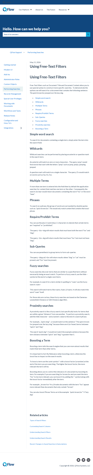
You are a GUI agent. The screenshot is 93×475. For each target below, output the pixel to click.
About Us (39, 10)
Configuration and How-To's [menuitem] (11, 121)
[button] (21, 128)
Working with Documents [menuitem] (9, 104)
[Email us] (88, 460)
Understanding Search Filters (40, 432)
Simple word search (42, 98)
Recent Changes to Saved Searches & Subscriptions (48, 444)
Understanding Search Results (40, 438)
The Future (51, 10)
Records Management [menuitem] (12, 94)
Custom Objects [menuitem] (10, 84)
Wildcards (39, 102)
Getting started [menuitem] (10, 65)
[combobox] (44, 34)
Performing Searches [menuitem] (12, 89)
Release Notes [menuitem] (9, 116)
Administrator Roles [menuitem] (12, 79)
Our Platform (24, 10)
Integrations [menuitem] (8, 128)
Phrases (38, 109)
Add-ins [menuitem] (7, 74)
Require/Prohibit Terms (44, 113)
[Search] (88, 34)
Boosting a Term (41, 129)
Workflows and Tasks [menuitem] (12, 111)
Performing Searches (36, 52)
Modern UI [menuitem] (8, 70)
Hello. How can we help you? (26, 29)
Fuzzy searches (41, 121)
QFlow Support (16, 52)
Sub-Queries (40, 117)
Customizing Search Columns (40, 426)
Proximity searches (42, 125)
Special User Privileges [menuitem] (13, 98)
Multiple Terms (41, 106)
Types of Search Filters (38, 420)
